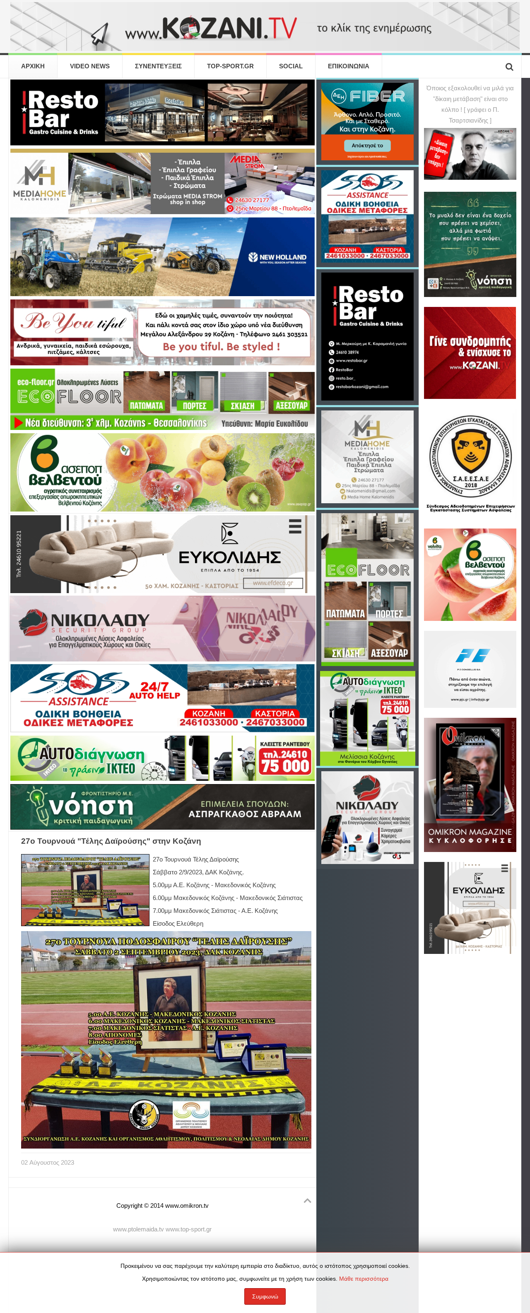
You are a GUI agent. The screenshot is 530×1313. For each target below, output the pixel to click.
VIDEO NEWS (90, 66)
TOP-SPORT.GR (230, 66)
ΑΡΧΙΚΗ (33, 66)
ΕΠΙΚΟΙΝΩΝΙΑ (348, 66)
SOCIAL (291, 66)
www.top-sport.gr (189, 1229)
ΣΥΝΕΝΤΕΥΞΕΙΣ (158, 66)
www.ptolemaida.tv (138, 1229)
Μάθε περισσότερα (363, 1278)
